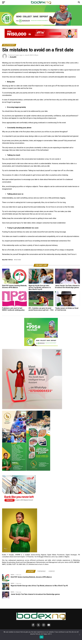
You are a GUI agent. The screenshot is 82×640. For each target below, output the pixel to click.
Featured (18, 259)
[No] (79, 635)
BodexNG (13, 57)
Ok (41, 637)
